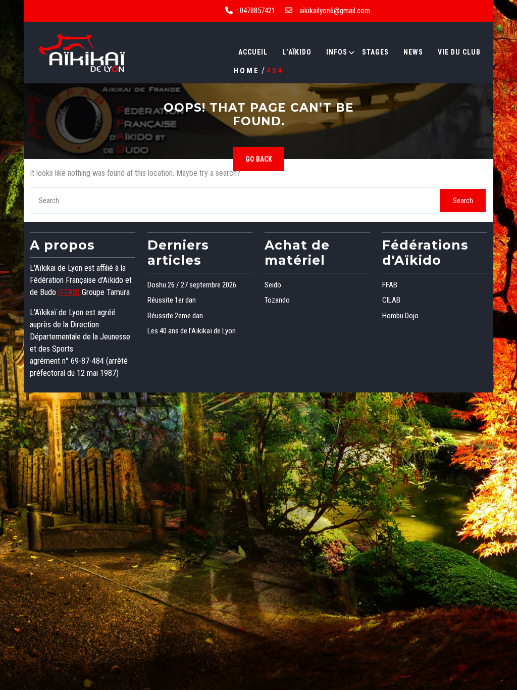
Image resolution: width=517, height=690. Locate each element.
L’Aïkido (297, 52)
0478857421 (257, 10)
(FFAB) (69, 292)
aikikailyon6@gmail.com (334, 10)
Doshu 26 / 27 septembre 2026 (191, 284)
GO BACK (258, 159)
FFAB (389, 284)
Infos (336, 52)
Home (247, 70)
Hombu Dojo (400, 315)
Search (463, 200)
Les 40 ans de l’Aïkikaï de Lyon (191, 330)
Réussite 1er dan (171, 300)
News (413, 52)
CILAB (391, 300)
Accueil (253, 52)
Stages (375, 52)
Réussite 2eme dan (175, 315)
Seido (273, 284)
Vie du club (459, 52)
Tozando (277, 300)
